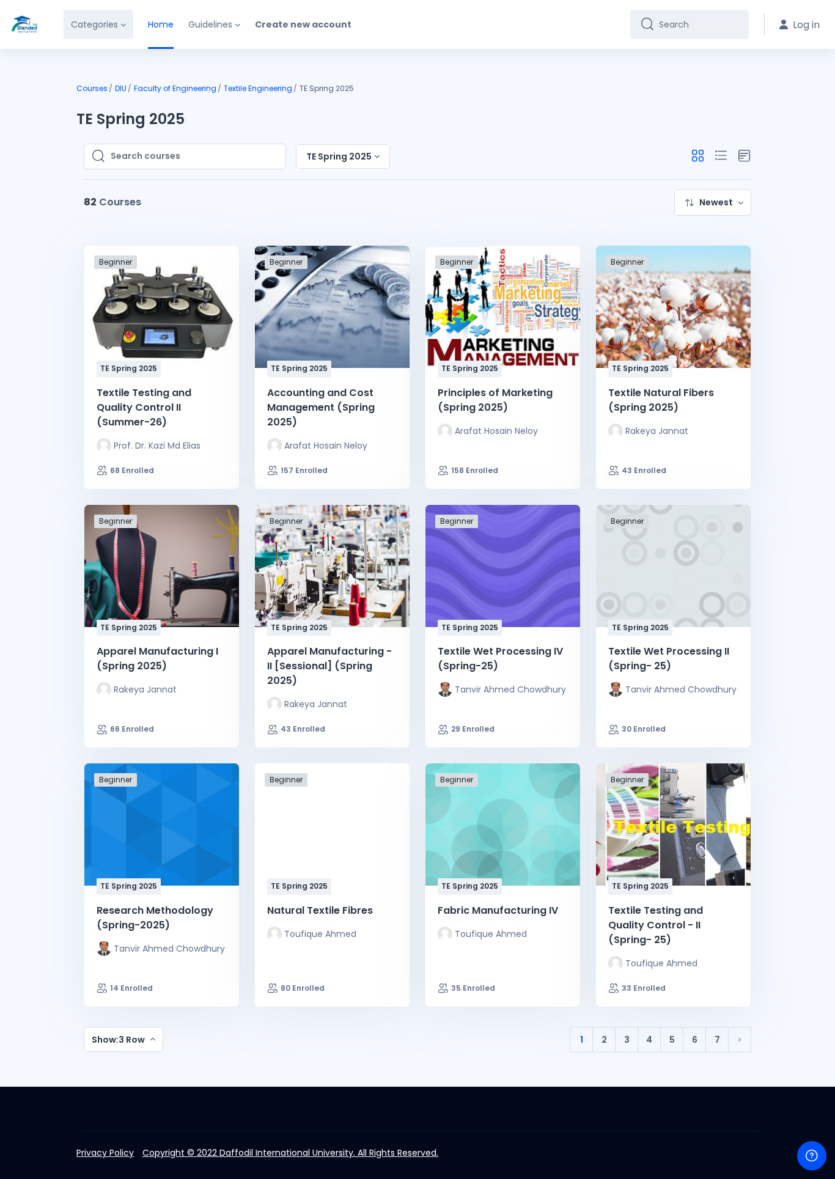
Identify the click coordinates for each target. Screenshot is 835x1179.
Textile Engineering (258, 88)
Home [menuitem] (161, 24)
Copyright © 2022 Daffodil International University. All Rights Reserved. (290, 1153)
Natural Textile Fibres (320, 910)
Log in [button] (806, 25)
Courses (92, 88)
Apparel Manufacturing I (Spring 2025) (157, 658)
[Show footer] (811, 1155)
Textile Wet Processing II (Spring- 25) (668, 658)
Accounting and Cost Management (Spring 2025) (321, 407)
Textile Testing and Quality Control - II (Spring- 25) (655, 925)
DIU (121, 88)
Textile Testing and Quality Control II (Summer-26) (144, 407)
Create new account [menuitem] (303, 24)
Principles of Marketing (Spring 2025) (495, 400)
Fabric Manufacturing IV (498, 910)
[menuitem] (712, 202)
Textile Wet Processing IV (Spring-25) (500, 658)
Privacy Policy (105, 1153)
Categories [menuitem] (94, 24)
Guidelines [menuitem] (210, 24)
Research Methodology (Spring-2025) (155, 917)
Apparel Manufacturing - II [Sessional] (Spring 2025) (329, 666)
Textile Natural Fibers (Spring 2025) (661, 400)
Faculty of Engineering (175, 88)
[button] (698, 156)
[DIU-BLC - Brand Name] (24, 24)
